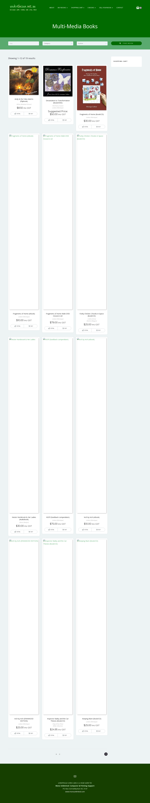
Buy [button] (32, 113)
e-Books (91, 8)
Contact (119, 8)
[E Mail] (75, 776)
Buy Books (62, 8)
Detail (18, 113)
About (51, 8)
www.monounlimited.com (75, 792)
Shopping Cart (77, 8)
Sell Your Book (105, 8)
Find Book (127, 43)
